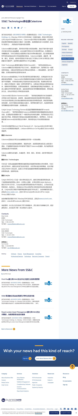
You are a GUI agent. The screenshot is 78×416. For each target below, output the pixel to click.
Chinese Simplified (67, 61)
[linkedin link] (65, 409)
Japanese (64, 64)
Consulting (38, 254)
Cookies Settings (54, 412)
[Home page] (8, 6)
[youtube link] (68, 409)
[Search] (67, 2)
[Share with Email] (18, 28)
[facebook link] (72, 409)
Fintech (47, 256)
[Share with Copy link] (21, 28)
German (64, 49)
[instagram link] (75, 409)
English (64, 43)
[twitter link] (61, 409)
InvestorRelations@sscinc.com (16, 224)
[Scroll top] (72, 366)
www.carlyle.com (12, 192)
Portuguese (65, 46)
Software (13, 254)
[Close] (76, 413)
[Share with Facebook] (15, 28)
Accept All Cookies (66, 412)
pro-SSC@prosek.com (14, 248)
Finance (20, 254)
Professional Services (17, 256)
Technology (27, 256)
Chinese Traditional (67, 58)
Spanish (70, 43)
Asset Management (28, 254)
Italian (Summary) (67, 52)
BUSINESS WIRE (19, 35)
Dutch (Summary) (67, 55)
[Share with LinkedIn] (8, 28)
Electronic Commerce (38, 256)
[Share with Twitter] (11, 28)
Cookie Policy (38, 413)
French (70, 49)
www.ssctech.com (45, 199)
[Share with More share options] (25, 28)
